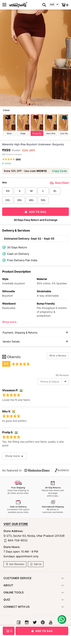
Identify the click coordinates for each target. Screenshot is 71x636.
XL (55, 190)
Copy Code (59, 170)
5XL (43, 200)
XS (7, 190)
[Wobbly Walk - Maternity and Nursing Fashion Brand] (18, 5)
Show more (9, 321)
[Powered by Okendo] (11, 357)
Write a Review (57, 355)
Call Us (37, 564)
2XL (7, 200)
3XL (19, 200)
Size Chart (62, 183)
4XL (31, 200)
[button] (29, 104)
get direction (16, 564)
